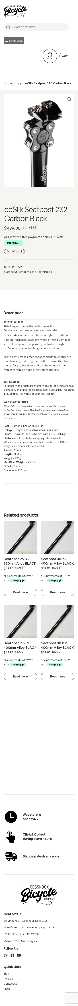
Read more (20, 592)
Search (64, 27)
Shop (18, 83)
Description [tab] (14, 313)
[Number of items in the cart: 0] (66, 56)
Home (8, 83)
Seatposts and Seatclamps (35, 271)
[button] (16, 40)
